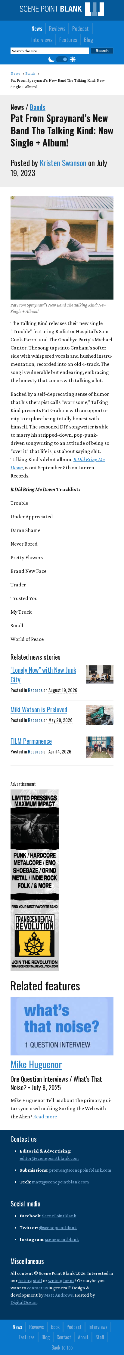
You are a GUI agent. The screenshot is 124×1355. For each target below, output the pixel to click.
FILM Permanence (31, 741)
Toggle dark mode (62, 59)
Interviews (41, 40)
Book (55, 1326)
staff (37, 1280)
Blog (88, 40)
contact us (37, 1287)
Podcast (80, 28)
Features (68, 40)
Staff (99, 1337)
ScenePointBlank (59, 1215)
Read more (45, 1117)
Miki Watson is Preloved (39, 709)
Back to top (62, 1347)
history (24, 1280)
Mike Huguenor (36, 1064)
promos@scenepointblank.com (80, 1170)
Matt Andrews (58, 1295)
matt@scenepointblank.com (60, 1181)
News (37, 28)
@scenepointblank (58, 1227)
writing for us (61, 1280)
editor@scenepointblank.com (49, 1158)
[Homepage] (62, 14)
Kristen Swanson (63, 162)
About (83, 1337)
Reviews (57, 28)
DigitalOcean (24, 1302)
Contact (64, 1337)
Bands (37, 107)
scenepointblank (62, 1239)
